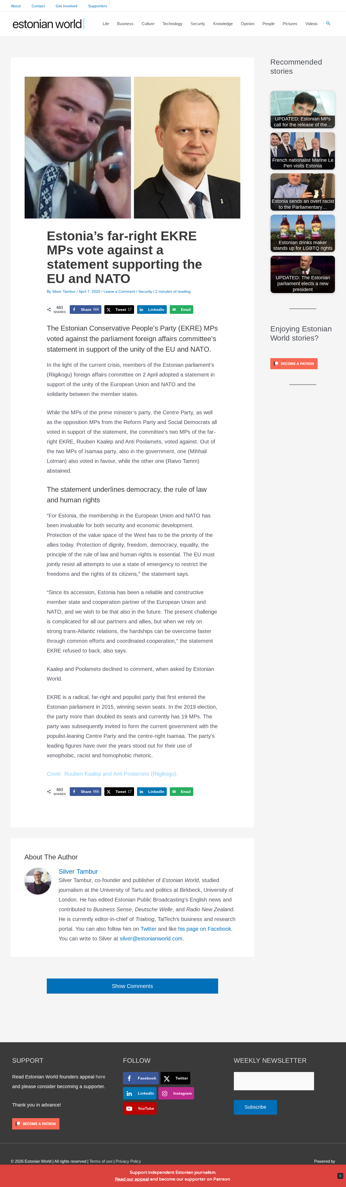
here (100, 1077)
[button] (328, 24)
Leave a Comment (119, 291)
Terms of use (100, 1161)
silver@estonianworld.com (151, 938)
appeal (142, 1179)
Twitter (149, 929)
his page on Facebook (204, 929)
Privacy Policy (128, 1161)
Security (145, 291)
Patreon (221, 1179)
